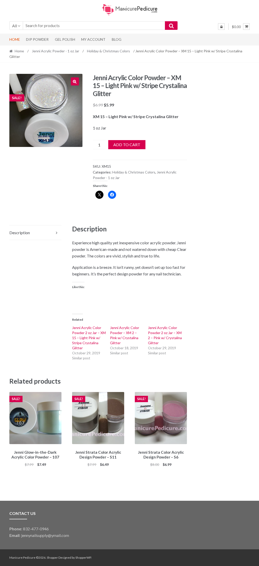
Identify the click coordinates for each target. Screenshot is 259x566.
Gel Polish (65, 39)
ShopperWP (83, 557)
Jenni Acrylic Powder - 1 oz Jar (55, 51)
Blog (116, 39)
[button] (75, 81)
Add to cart (126, 144)
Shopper (52, 557)
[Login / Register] (221, 26)
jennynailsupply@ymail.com (45, 535)
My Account (93, 39)
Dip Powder (37, 39)
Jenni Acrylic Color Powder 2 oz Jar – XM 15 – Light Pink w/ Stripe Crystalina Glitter (89, 337)
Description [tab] (19, 232)
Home (14, 39)
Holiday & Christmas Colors (108, 51)
